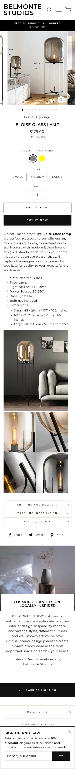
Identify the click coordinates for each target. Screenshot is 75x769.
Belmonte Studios (23, 10)
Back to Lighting (40, 690)
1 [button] (19, 110)
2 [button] (23, 110)
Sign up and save (37, 724)
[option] (37, 25)
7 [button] (40, 110)
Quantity (37, 186)
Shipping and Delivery (37, 504)
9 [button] (46, 110)
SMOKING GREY (33, 158)
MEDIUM (37, 176)
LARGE (57, 176)
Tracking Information (37, 513)
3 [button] (26, 110)
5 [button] (33, 110)
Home (28, 117)
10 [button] (50, 110)
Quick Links (37, 712)
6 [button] (36, 110)
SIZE (37, 169)
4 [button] (30, 110)
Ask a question (37, 521)
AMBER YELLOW (41, 158)
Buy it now (38, 220)
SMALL (17, 176)
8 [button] (43, 110)
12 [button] (56, 110)
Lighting (42, 117)
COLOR (37, 150)
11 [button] (53, 110)
